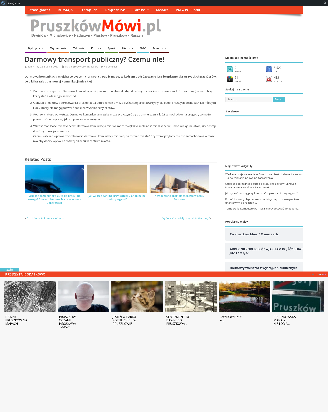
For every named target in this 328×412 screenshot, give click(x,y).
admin (31, 66)
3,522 (277, 68)
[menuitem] (3, 3)
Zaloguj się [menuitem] (14, 3)
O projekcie (89, 10)
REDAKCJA (65, 10)
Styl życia (34, 48)
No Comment (111, 66)
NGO (143, 48)
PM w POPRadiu (188, 10)
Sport (111, 48)
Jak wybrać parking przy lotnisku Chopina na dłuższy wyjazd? (117, 197)
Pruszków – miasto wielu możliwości (46, 218)
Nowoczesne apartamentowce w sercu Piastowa (179, 197)
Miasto (158, 48)
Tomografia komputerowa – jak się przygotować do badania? (262, 208)
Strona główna (39, 10)
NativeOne (318, 274)
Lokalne (139, 10)
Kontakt (162, 10)
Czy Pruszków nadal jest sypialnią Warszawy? (186, 218)
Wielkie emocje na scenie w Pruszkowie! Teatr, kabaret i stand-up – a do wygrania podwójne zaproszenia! (264, 176)
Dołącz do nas (115, 10)
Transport (92, 66)
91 (236, 77)
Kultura (96, 48)
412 (276, 77)
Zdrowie (78, 48)
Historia (127, 48)
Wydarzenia (58, 48)
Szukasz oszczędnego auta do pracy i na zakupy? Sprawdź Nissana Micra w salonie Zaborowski (54, 199)
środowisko (79, 66)
